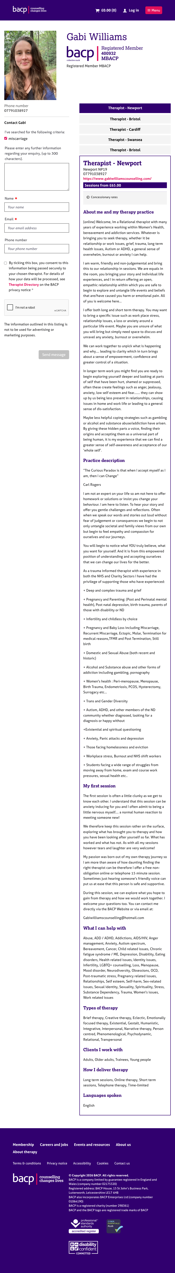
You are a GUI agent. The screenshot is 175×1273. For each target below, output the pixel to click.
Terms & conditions (27, 1163)
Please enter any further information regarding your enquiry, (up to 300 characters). (33, 153)
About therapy (25, 1152)
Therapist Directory (24, 284)
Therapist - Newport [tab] (125, 108)
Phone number (16, 240)
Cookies (102, 1163)
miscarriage (18, 138)
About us (123, 1144)
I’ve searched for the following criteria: (35, 132)
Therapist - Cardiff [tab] (125, 129)
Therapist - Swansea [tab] (125, 139)
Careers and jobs (54, 1144)
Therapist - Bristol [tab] (125, 119)
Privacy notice (57, 1163)
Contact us (122, 1163)
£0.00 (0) (108, 10)
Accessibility (82, 1163)
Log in (134, 10)
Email (9, 219)
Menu (156, 10)
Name (9, 198)
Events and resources (92, 1144)
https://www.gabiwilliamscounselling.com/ (117, 178)
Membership (23, 1144)
